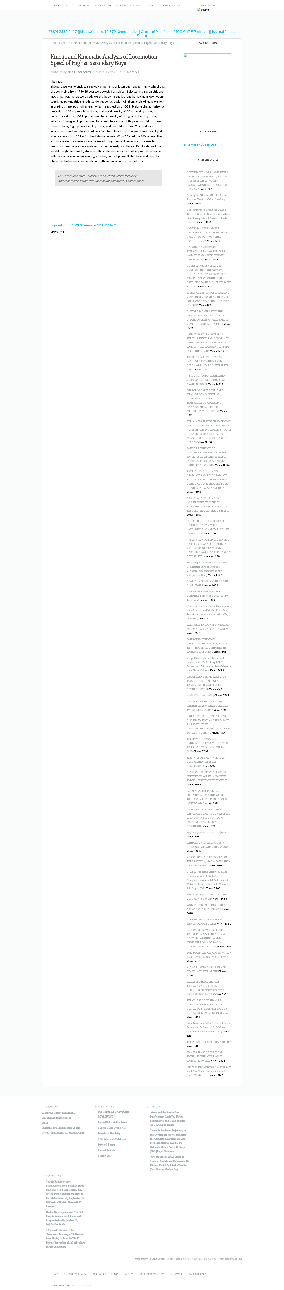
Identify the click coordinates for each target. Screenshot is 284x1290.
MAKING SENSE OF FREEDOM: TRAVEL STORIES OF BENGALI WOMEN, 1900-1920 (204, 1056)
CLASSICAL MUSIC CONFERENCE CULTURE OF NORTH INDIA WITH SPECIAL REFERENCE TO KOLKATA (207, 776)
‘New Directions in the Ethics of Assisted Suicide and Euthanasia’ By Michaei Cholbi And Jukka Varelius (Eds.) (209, 1027)
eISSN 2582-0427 (62, 32)
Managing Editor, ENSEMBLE (58, 1112)
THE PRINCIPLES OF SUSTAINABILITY (209, 1042)
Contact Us (104, 1155)
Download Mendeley (109, 1133)
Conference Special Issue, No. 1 (71, 1285)
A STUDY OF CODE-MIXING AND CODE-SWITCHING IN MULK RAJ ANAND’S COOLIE (206, 380)
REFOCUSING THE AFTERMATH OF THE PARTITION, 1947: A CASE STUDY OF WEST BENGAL (208, 861)
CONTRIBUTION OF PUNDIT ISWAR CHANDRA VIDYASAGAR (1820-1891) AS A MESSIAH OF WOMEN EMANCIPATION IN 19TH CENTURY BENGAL (208, 181)
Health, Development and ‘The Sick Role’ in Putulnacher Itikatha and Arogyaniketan (64, 1216)
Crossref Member (156, 32)
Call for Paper (172, 5)
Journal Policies (106, 1150)
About (68, 5)
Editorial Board (106, 1144)
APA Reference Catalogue (112, 1139)
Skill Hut (237, 1258)
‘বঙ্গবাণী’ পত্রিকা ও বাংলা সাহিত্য (201, 695)
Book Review (103, 5)
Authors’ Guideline (105, 1274)
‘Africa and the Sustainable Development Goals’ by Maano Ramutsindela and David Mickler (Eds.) (209, 1071)
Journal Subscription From (112, 1122)
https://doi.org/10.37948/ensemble (108, 32)
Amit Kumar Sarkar (79, 72)
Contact (151, 5)
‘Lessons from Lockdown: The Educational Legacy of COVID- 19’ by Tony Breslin (207, 596)
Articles (83, 5)
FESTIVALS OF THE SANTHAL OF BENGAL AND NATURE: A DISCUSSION (206, 762)
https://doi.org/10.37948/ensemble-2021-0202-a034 (85, 225)
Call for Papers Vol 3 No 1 (112, 1127)
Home (55, 5)
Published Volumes (128, 5)
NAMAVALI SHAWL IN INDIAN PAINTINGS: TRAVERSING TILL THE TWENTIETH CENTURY (207, 706)
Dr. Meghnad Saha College (56, 1117)
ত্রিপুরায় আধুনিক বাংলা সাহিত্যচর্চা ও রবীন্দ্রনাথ (206, 832)
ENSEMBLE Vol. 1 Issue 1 (200, 144)
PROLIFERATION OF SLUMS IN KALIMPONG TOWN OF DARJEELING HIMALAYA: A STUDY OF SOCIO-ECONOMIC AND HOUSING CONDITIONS (208, 818)
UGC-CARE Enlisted (191, 32)
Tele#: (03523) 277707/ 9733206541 (63, 1132)
